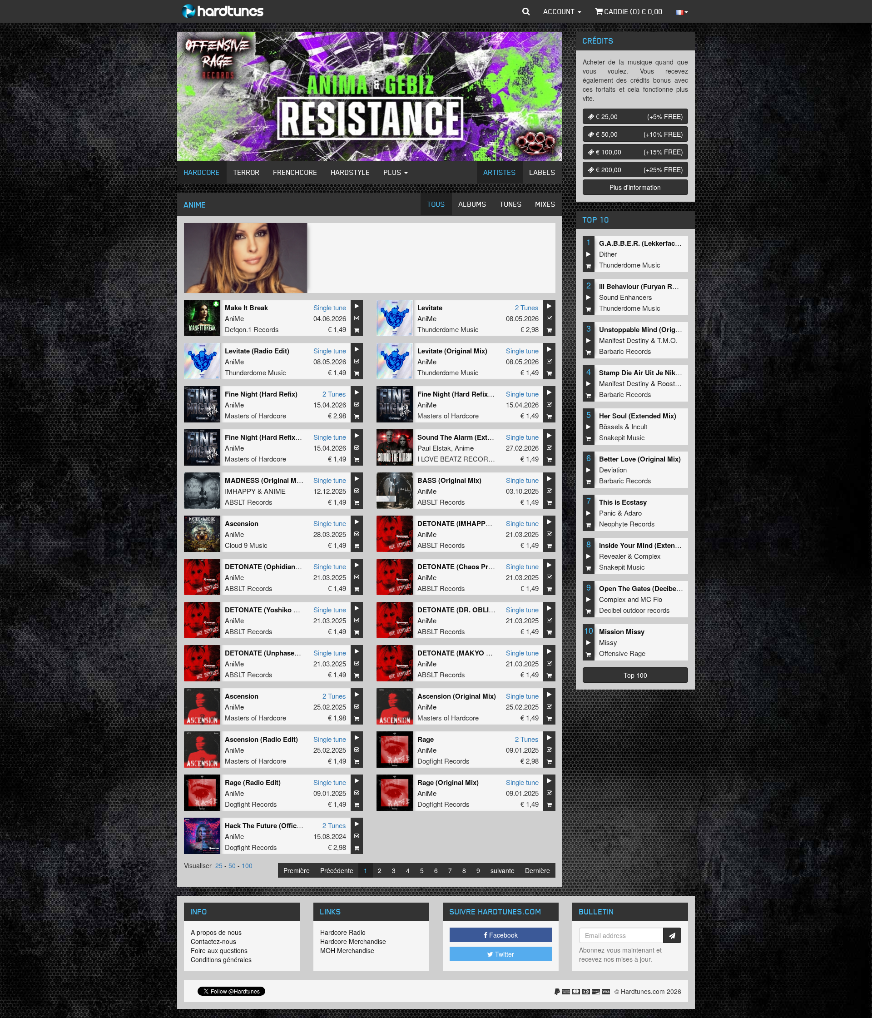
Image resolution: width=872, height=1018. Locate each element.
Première (296, 870)
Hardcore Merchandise (353, 941)
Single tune (329, 307)
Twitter (503, 953)
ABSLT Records (248, 502)
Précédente (336, 870)
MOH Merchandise (347, 950)
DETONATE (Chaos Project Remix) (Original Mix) (495, 566)
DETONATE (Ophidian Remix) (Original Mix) (294, 566)
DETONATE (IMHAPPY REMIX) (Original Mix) (489, 523)
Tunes (511, 204)
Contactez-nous (213, 941)
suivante (502, 870)
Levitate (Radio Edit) (257, 351)
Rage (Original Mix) (448, 782)
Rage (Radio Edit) (253, 782)
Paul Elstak (434, 447)
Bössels (611, 426)
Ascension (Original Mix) (456, 696)
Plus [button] (393, 172)
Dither (608, 253)
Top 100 (635, 675)
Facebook (502, 934)
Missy (608, 642)
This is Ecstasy (623, 502)
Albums (472, 204)
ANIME (275, 491)
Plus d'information (635, 187)
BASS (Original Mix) (449, 480)
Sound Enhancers (625, 297)
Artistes (500, 172)
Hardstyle (350, 172)
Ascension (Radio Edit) (261, 739)
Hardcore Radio (343, 932)
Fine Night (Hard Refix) (261, 394)
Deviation (613, 469)
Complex (647, 556)
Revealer (612, 556)
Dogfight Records (443, 760)
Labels (542, 172)
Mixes (545, 204)
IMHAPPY (240, 491)
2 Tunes (527, 307)
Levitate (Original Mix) (452, 351)
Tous (436, 204)
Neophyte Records (627, 523)
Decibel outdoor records (634, 610)
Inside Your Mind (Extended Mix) (650, 545)
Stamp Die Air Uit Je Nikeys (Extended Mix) (667, 372)
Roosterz (670, 383)
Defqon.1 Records (252, 329)
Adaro (633, 512)
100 (247, 865)
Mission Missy (621, 631)
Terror (246, 172)
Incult (639, 426)
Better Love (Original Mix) (640, 459)
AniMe (234, 318)
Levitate (429, 308)
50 (232, 865)
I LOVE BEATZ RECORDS (457, 458)
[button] (526, 11)
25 (219, 865)
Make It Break (246, 308)
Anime (464, 447)
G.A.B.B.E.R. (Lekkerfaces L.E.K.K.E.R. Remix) (673, 243)
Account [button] (560, 11)
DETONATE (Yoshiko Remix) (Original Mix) (293, 610)
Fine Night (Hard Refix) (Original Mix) (283, 437)
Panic (607, 512)
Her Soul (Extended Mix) (637, 416)
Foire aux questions (219, 950)
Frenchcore (295, 172)
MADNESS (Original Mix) (264, 480)
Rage (425, 739)
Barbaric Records (625, 351)
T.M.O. (667, 340)
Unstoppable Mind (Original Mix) (650, 329)
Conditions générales (221, 959)
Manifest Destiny (624, 340)
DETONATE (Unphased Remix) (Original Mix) (296, 653)
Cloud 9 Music (246, 545)
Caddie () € (633, 11)
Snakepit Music (622, 437)
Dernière (537, 870)
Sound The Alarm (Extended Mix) (469, 437)
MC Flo (651, 599)
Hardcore (202, 172)
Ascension (241, 523)
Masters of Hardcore (255, 415)
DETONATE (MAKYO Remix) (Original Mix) (485, 653)
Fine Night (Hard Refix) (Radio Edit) (473, 394)
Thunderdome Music (448, 329)
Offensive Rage (622, 653)
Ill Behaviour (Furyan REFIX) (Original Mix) (666, 286)
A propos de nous (216, 932)
